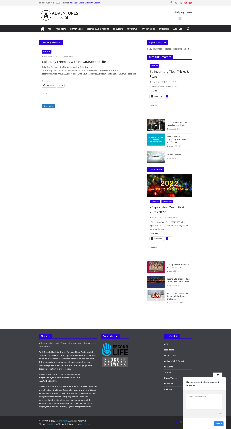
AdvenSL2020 (67, 56)
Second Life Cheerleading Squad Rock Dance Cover (178, 280)
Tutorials (132, 29)
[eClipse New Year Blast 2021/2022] (169, 185)
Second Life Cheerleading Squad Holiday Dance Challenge (178, 296)
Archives (177, 29)
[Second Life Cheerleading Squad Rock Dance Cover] (156, 282)
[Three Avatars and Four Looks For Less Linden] (156, 125)
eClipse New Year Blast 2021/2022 (167, 209)
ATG (49, 29)
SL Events (118, 29)
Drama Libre (76, 29)
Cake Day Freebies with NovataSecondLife (74, 61)
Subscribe (164, 29)
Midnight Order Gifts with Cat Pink (85, 2)
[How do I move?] (156, 157)
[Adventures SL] (42, 29)
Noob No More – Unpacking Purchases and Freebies (176, 139)
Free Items (61, 29)
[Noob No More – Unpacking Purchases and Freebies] (156, 141)
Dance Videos (148, 29)
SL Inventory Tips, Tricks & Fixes (169, 74)
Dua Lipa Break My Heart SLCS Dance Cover (178, 266)
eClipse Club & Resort (98, 29)
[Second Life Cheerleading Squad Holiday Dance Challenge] (156, 298)
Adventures (155, 201)
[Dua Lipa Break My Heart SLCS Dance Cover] (156, 267)
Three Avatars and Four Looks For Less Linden (177, 123)
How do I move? (174, 154)
